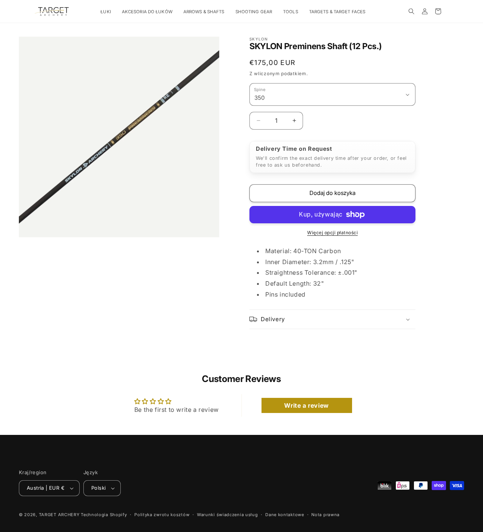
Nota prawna (325, 514)
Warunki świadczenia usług (227, 514)
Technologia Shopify (104, 514)
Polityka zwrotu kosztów (161, 514)
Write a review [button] (306, 405)
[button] (108, 12)
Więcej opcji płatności (332, 232)
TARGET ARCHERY (59, 514)
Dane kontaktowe (284, 514)
